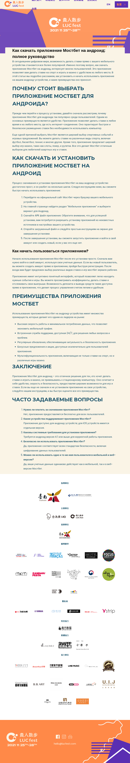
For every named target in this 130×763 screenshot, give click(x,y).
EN (108, 4)
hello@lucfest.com (65, 743)
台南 (34, 8)
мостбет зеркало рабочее (102, 270)
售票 (119, 4)
